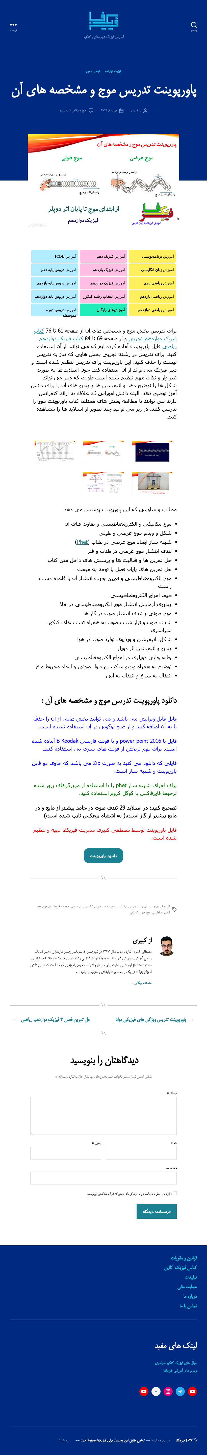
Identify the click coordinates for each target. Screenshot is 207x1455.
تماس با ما (188, 1306)
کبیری (134, 111)
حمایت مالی (187, 1287)
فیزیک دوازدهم (113, 71)
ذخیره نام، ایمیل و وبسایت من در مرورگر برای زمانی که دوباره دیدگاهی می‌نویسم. (129, 1194)
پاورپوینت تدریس (137, 907)
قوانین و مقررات (184, 1258)
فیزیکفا (180, 1440)
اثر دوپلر (165, 907)
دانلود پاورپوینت (103, 855)
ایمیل (96, 1143)
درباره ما (190, 1297)
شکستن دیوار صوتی (82, 907)
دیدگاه (172, 1093)
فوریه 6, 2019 (109, 111)
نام (174, 1143)
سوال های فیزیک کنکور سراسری (176, 1363)
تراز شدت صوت (117, 907)
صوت (66, 907)
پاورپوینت (154, 907)
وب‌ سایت (171, 1168)
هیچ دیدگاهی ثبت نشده (73, 111)
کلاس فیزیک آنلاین (180, 1268)
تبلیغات (191, 1277)
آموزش (158, 256)
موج (45, 907)
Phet (82, 542)
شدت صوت (101, 907)
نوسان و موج (93, 71)
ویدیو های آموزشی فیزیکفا (180, 1371)
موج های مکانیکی (140, 913)
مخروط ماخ (55, 907)
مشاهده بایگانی (140, 983)
